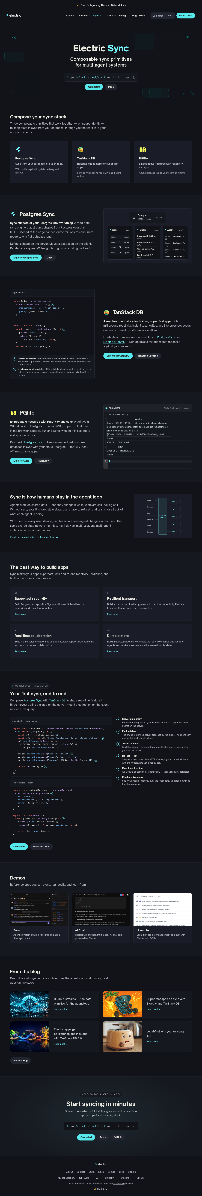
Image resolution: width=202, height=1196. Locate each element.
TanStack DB (57, 700)
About (69, 1171)
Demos (111, 1171)
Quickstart (94, 86)
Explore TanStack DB (118, 355)
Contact (81, 1171)
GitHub (118, 1137)
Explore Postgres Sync (25, 257)
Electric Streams (114, 341)
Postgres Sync (166, 337)
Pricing (122, 15)
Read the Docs (41, 846)
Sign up (132, 1171)
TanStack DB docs (148, 355)
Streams (83, 15)
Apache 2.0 (119, 1183)
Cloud (110, 15)
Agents (70, 15)
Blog (134, 15)
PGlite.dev (43, 460)
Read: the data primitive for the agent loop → (34, 537)
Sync (96, 15)
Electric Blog (20, 1060)
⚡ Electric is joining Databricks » (101, 5)
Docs (111, 86)
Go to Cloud (185, 15)
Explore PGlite (21, 460)
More (142, 15)
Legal (92, 1171)
